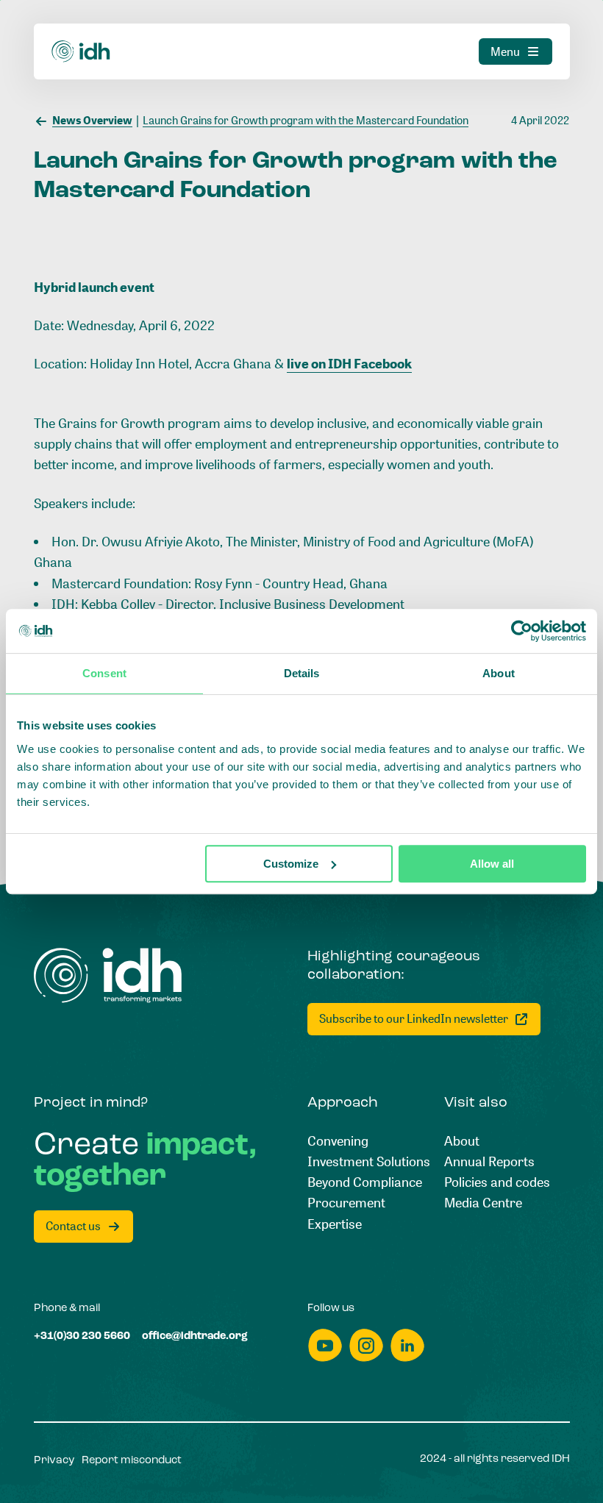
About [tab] (498, 673)
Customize (290, 863)
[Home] (81, 51)
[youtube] (325, 1345)
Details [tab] (302, 673)
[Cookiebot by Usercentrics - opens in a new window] (521, 631)
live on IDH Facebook (349, 363)
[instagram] (366, 1345)
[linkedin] (407, 1345)
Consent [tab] (104, 673)
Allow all (492, 863)
